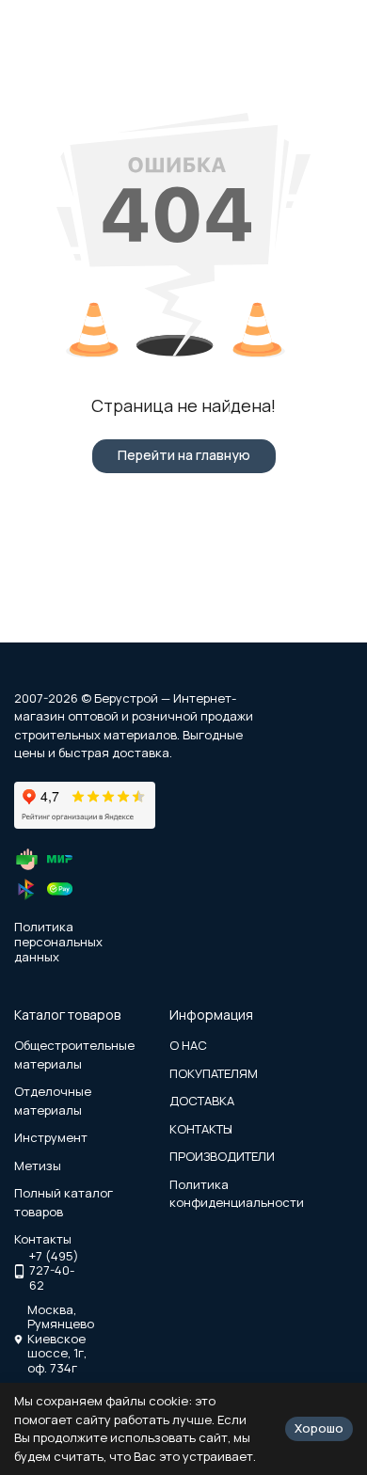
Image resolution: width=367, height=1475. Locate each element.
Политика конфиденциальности (236, 1194)
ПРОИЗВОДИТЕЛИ (222, 1156)
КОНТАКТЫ (200, 1128)
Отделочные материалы (52, 1100)
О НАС (188, 1045)
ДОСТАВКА (201, 1100)
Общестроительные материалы (74, 1054)
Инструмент (51, 1137)
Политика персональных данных (58, 941)
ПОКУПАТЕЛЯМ (213, 1073)
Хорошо (319, 1427)
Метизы (37, 1165)
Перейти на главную (184, 455)
